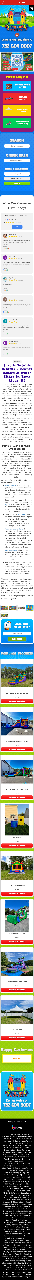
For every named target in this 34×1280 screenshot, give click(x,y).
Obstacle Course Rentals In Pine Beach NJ (16, 1220)
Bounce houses (10, 485)
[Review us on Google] (17, 35)
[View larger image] (4, 608)
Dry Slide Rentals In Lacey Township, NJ (16, 1184)
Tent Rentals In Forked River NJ (17, 1230)
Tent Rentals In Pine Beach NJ (16, 1241)
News (8, 1200)
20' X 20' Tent (17, 1030)
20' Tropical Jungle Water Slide (17, 693)
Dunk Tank (17, 837)
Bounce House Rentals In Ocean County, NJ (17, 1161)
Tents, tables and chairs (14, 529)
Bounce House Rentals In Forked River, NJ (17, 1146)
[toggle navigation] (31, 2)
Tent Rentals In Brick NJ (16, 1229)
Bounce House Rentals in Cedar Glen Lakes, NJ (17, 1144)
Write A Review (17, 226)
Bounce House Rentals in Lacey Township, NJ (16, 1150)
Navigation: (23, 2)
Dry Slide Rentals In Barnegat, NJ (16, 1174)
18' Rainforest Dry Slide (17, 934)
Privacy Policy (17, 1225)
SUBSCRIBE (17, 639)
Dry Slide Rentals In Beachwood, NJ (17, 1176)
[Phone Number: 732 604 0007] (17, 46)
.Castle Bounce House (17, 885)
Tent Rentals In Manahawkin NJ (17, 1237)
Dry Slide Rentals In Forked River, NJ (16, 1180)
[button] (17, 244)
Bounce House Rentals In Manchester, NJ (16, 1158)
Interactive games (11, 550)
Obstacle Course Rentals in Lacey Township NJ (16, 1208)
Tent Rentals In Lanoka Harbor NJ (17, 1235)
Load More (17, 361)
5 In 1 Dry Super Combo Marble (17, 741)
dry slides (21, 514)
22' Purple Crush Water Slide (17, 982)
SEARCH (17, 183)
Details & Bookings (17, 701)
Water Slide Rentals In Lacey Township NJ (18, 1257)
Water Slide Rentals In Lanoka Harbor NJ (16, 1259)
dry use (7, 504)
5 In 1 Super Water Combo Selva (17, 789)
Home (7, 1134)
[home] (2, 2)
